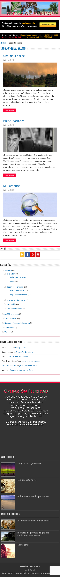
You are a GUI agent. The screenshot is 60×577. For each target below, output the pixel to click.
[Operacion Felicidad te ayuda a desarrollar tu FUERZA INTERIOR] (30, 36)
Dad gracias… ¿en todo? (29, 463)
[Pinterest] (32, 254)
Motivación (11, 304)
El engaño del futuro (24, 352)
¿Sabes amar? (23, 544)
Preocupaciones (13, 121)
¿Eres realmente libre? (28, 365)
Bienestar (11, 274)
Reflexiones (9, 327)
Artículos (8, 270)
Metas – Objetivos (17, 290)
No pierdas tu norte (27, 480)
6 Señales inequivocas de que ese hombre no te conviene (33, 534)
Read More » (9, 110)
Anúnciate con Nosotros (30, 566)
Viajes (7, 332)
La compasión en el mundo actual (33, 520)
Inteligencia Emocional (16, 300)
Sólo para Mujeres (14, 309)
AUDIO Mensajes (12, 314)
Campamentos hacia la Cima (21, 370)
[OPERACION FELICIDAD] (30, 8)
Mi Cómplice (11, 186)
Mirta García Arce (9, 365)
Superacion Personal (19, 295)
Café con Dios (10, 318)
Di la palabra (20, 347)
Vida (12, 282)
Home (4, 43)
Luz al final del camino (18, 356)
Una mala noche (14, 56)
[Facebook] (27, 254)
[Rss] (22, 254)
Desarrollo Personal (15, 287)
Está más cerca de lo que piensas (33, 496)
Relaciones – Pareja (18, 277)
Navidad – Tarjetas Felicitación (17, 323)
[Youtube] (38, 254)
